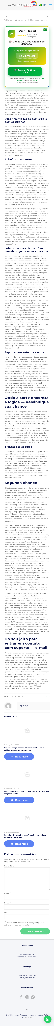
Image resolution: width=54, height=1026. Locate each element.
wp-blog (21, 20)
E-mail (7, 903)
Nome (7, 893)
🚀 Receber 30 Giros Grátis (25, 71)
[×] (47, 1019)
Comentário (9, 866)
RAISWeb (29, 1017)
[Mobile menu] (50, 4)
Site (6, 913)
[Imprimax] (27, 4)
